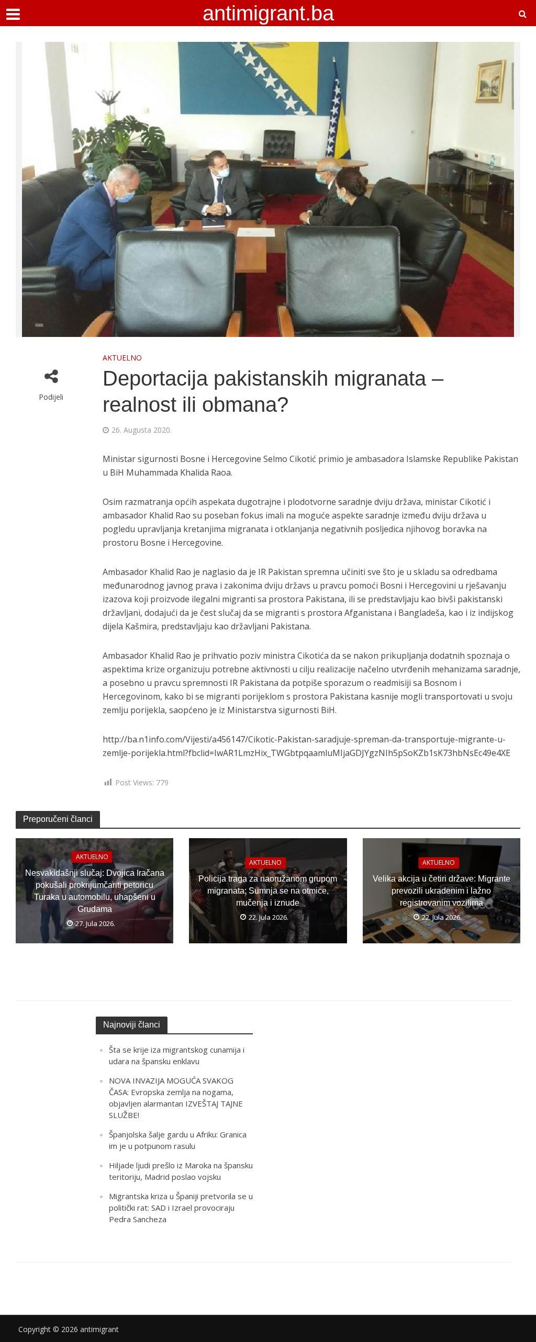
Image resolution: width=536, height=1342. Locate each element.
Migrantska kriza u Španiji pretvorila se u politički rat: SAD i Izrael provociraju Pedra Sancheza (181, 1207)
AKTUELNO (122, 358)
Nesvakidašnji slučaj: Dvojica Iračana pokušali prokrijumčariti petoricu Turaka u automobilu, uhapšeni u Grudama (94, 891)
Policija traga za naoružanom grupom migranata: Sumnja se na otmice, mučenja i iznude (267, 890)
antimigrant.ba (268, 13)
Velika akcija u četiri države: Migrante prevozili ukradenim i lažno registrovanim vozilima (441, 890)
